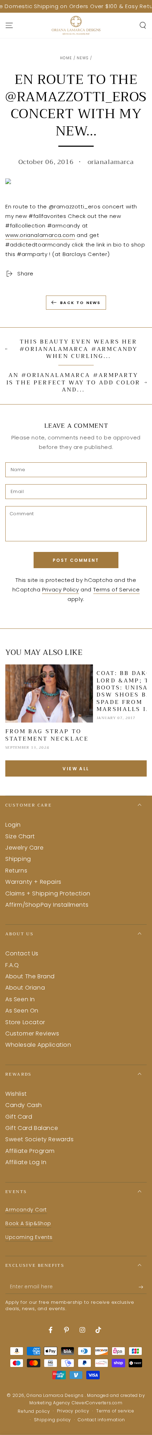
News (82, 58)
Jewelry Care (24, 848)
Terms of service (115, 1411)
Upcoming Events (29, 1237)
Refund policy (34, 1411)
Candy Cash (23, 1105)
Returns (16, 871)
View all (76, 769)
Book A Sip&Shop (28, 1223)
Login (13, 825)
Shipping (18, 859)
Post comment (76, 560)
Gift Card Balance (31, 1128)
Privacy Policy (60, 589)
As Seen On (22, 1011)
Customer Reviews (32, 1033)
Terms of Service (116, 589)
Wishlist (16, 1094)
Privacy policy (73, 1411)
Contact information (101, 1420)
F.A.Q (12, 965)
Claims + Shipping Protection (47, 893)
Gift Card (18, 1117)
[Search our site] (143, 25)
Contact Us (22, 953)
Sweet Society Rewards (39, 1139)
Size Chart (20, 836)
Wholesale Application (38, 1045)
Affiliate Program (29, 1151)
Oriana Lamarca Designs (56, 1395)
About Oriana (25, 988)
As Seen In (20, 999)
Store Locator (25, 1022)
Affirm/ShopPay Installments (46, 905)
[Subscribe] (143, 1287)
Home (66, 58)
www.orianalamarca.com (40, 235)
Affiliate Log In (26, 1162)
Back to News (80, 302)
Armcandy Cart (26, 1209)
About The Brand (30, 976)
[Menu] (9, 25)
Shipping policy (52, 1420)
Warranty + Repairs (33, 882)
